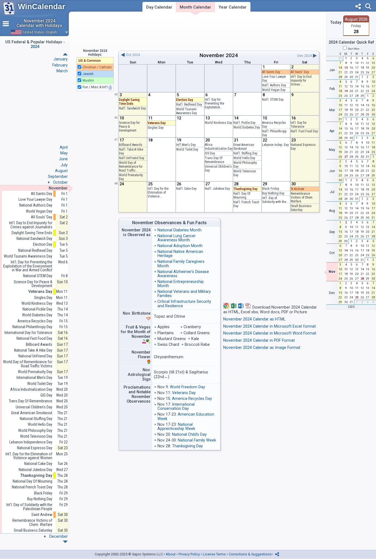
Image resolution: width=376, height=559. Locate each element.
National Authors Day (35, 205)
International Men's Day (34, 378)
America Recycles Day (192, 398)
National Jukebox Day (35, 470)
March (62, 71)
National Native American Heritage (180, 253)
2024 (232, 55)
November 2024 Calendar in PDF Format (259, 340)
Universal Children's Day (34, 407)
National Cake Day (38, 464)
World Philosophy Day (35, 431)
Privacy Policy (189, 554)
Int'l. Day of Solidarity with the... (275, 200)
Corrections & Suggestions (250, 554)
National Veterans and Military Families (184, 293)
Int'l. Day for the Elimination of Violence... (158, 192)
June (63, 159)
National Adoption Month (180, 246)
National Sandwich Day (34, 239)
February (60, 65)
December (58, 536)
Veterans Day (156, 123)
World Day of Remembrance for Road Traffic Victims (27, 364)
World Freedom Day (187, 387)
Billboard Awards (130, 145)
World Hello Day (244, 158)
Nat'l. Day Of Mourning (241, 195)
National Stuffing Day (36, 419)
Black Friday (270, 189)
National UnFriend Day (35, 356)
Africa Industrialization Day (219, 147)
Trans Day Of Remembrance (214, 160)
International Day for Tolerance (28, 333)
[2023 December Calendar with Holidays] (65, 54)
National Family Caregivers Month (181, 263)
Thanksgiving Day (245, 189)
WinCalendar (41, 6)
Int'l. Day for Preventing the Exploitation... (214, 103)
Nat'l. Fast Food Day (304, 131)
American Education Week (185, 416)
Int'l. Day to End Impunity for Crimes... (301, 80)
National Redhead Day (35, 250)
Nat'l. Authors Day (274, 85)
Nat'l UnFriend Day (131, 158)
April (64, 147)
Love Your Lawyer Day (35, 199)
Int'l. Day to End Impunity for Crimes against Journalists (30, 225)
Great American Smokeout (243, 147)
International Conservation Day (176, 406)
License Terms (214, 554)
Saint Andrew (41, 515)
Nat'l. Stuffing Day (245, 153)
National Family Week (197, 440)
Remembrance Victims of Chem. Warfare (302, 197)
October (60, 182)
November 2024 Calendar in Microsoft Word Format (269, 333)
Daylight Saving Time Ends (129, 102)
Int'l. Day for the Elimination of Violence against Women (29, 456)
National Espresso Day (34, 448)
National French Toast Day (32, 487)
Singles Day (156, 128)
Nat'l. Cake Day (186, 189)
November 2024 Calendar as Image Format (261, 347)
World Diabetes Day (246, 127)
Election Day (184, 100)
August (61, 170)
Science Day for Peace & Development (129, 126)
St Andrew (297, 189)
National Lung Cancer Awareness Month (176, 238)
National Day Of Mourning (32, 481)
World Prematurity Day (35, 372)
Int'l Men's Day (186, 145)
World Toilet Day (187, 149)
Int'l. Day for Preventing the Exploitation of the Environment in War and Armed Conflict (27, 266)
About (171, 554)
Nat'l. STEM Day (273, 99)
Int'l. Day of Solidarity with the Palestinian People (29, 507)
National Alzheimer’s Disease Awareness (183, 273)
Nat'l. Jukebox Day (217, 189)
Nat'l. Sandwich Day (132, 108)
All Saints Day (271, 72)
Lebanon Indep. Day (275, 145)
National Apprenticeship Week (176, 426)
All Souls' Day (300, 72)
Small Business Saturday (301, 208)
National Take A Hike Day (33, 350)
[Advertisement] (218, 31)
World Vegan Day (273, 90)
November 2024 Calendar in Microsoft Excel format (269, 326)
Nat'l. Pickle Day (244, 123)
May (64, 153)
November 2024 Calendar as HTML (254, 319)
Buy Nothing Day (273, 193)
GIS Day (210, 153)
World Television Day (36, 436)
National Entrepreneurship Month (180, 283)
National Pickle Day (37, 309)
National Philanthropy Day (32, 327)
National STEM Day (37, 276)
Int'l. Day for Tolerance (299, 125)
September (58, 176)
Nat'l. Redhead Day (189, 104)
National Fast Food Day (34, 338)
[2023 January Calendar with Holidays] (65, 542)
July (64, 165)
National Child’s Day (189, 434)
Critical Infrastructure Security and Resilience (184, 303)
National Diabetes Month (179, 230)
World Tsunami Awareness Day (186, 111)
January (60, 59)
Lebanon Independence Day (30, 442)
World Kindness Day (218, 123)
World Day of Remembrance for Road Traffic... (131, 166)
